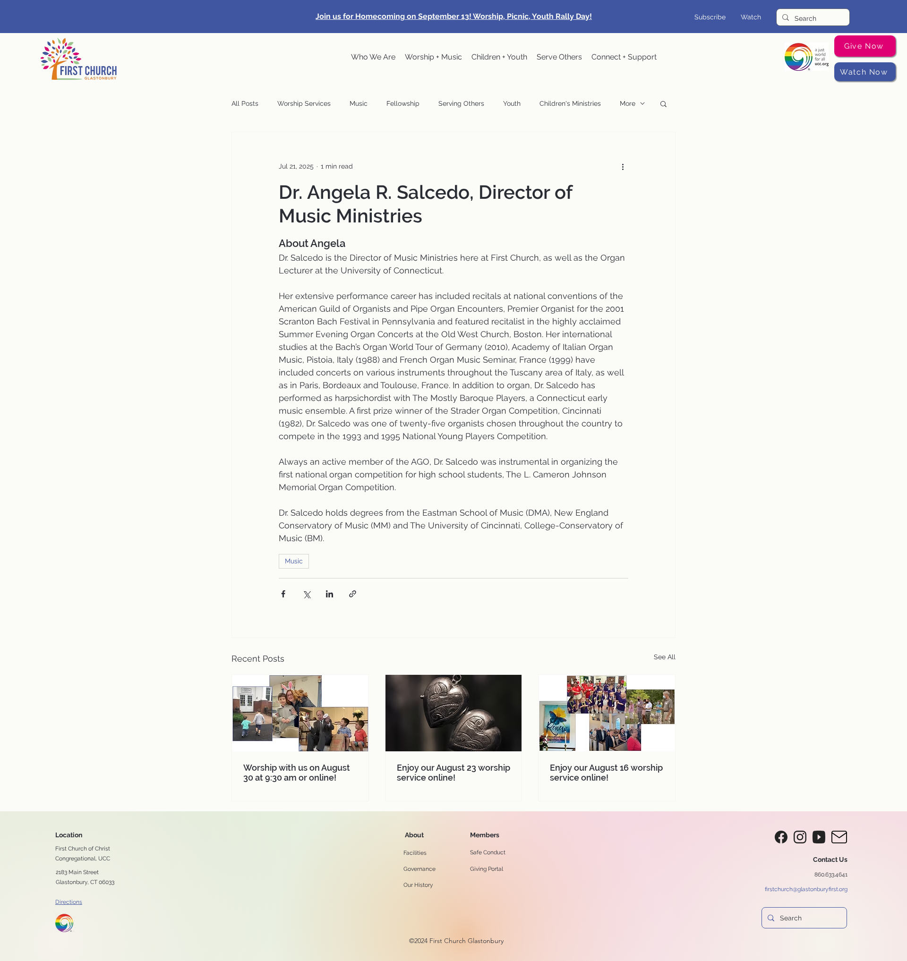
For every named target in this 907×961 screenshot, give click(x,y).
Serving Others (461, 103)
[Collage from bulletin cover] (607, 713)
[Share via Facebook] (283, 593)
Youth (512, 103)
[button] (373, 57)
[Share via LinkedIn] (329, 593)
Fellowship (402, 103)
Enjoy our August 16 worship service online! (606, 772)
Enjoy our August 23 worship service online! (453, 772)
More (627, 103)
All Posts (244, 103)
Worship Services (304, 103)
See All (665, 657)
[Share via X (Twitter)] (306, 593)
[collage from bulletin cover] (300, 713)
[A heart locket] (453, 713)
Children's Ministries (570, 103)
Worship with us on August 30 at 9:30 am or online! (296, 772)
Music (359, 103)
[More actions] (622, 166)
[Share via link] (352, 593)
